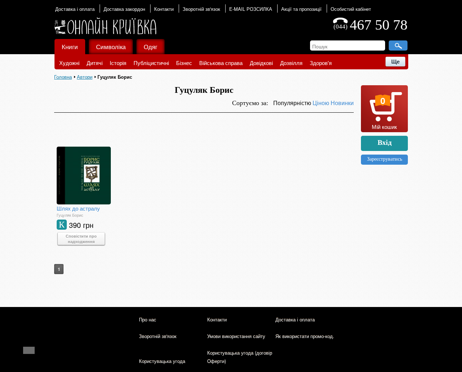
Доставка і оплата (75, 8)
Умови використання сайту (236, 336)
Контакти (164, 8)
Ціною (322, 103)
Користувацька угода (162, 361)
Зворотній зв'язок (201, 8)
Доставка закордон (124, 8)
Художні (69, 62)
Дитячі (95, 62)
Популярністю (293, 103)
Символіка (111, 46)
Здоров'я (321, 62)
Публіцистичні (151, 62)
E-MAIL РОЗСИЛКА (250, 8)
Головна (63, 76)
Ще (395, 62)
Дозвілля (291, 62)
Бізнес (184, 62)
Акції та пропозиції (301, 8)
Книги (70, 46)
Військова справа (221, 62)
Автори (84, 76)
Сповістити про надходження (81, 238)
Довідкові (261, 62)
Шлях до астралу (78, 208)
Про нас (147, 319)
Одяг (150, 46)
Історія (118, 62)
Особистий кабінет (351, 8)
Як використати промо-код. (304, 336)
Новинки (342, 103)
